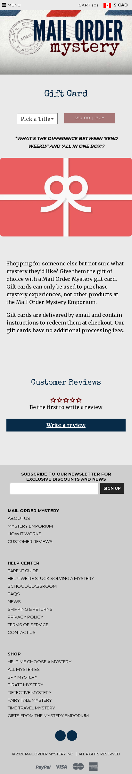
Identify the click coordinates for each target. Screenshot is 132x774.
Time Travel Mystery (31, 707)
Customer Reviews (30, 541)
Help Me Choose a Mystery (39, 661)
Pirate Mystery (25, 684)
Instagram (72, 735)
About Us (19, 518)
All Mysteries (24, 669)
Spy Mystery (22, 677)
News (14, 601)
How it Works (24, 533)
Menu (14, 5)
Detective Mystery (30, 692)
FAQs (14, 593)
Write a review (66, 425)
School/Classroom (32, 586)
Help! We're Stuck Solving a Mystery (51, 578)
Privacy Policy (25, 616)
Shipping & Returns (30, 609)
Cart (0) (88, 5)
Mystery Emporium (30, 526)
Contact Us (22, 632)
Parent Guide (23, 570)
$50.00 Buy (90, 117)
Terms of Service (28, 624)
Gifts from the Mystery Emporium (48, 715)
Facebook (60, 735)
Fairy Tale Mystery (30, 700)
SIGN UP (112, 488)
